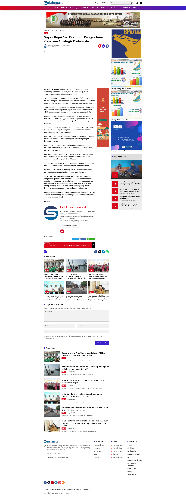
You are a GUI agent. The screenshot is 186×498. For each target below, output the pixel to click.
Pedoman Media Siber (134, 460)
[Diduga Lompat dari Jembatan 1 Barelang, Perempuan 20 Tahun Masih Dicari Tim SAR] (76, 265)
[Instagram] (59, 482)
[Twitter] (99, 251)
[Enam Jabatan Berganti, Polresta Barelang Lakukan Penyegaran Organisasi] (98, 265)
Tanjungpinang (99, 445)
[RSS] (63, 482)
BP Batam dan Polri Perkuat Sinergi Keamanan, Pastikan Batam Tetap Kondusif (53, 298)
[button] (132, 2)
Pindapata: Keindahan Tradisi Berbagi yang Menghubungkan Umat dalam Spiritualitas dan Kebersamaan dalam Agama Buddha (130, 198)
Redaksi (130, 471)
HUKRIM (96, 457)
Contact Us (131, 445)
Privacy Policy (132, 468)
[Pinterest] (52, 482)
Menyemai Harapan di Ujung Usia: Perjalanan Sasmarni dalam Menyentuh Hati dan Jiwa (129, 190)
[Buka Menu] (141, 3)
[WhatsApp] (107, 251)
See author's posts (70, 226)
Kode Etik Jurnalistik (133, 454)
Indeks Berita (131, 451)
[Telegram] (103, 251)
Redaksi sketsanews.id (54, 45)
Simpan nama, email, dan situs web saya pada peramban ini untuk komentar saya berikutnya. (74, 337)
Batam (46, 33)
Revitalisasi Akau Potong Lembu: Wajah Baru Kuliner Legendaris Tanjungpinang (128, 205)
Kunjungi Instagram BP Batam (121, 89)
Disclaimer (131, 448)
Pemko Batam (117, 451)
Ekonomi (115, 454)
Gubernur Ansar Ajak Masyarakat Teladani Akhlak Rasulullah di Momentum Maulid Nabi (54, 276)
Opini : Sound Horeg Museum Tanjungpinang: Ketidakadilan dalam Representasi (130, 183)
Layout (129, 457)
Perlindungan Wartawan (131, 464)
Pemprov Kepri (118, 445)
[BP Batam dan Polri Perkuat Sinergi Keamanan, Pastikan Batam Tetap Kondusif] (54, 287)
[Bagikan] (107, 46)
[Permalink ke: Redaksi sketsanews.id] (46, 46)
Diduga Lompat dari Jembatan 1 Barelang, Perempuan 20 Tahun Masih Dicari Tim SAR (75, 276)
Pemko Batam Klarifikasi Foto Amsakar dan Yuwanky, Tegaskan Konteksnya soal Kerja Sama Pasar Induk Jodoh (98, 298)
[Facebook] (95, 251)
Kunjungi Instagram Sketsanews (121, 151)
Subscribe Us (131, 474)
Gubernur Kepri (118, 457)
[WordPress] (56, 482)
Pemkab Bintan (118, 448)
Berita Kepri (98, 451)
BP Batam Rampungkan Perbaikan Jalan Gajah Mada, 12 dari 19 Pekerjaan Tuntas (75, 298)
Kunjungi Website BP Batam (120, 120)
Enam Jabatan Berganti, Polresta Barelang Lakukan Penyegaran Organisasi (97, 276)
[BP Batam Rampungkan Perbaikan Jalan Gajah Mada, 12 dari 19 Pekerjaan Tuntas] (76, 287)
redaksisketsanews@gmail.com (57, 457)
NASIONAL (97, 448)
